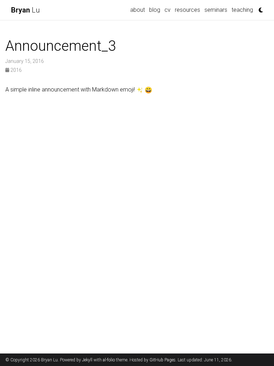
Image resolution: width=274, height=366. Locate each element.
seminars (215, 9)
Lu (25, 10)
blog (154, 9)
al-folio (109, 359)
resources (187, 9)
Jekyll (87, 359)
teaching (242, 9)
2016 (15, 70)
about (137, 9)
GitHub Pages (162, 359)
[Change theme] (259, 8)
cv (167, 9)
